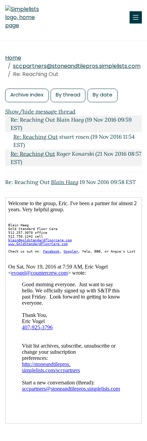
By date (102, 94)
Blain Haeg (64, 182)
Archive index (26, 94)
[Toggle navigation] (136, 17)
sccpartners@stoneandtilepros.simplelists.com (77, 66)
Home (13, 58)
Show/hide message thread (40, 111)
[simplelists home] (25, 17)
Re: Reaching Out (35, 136)
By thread (68, 94)
